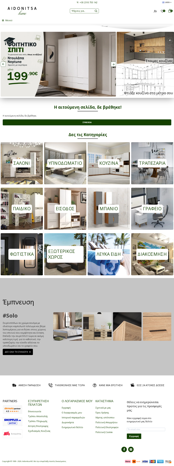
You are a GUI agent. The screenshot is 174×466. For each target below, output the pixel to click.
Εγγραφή (134, 436)
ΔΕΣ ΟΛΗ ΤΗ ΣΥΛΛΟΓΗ (16, 351)
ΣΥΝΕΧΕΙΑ (87, 122)
